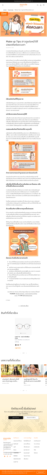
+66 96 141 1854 (8, 454)
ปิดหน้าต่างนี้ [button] (41, 472)
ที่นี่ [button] (26, 473)
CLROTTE (16, 462)
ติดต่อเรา (36, 453)
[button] (2, 5)
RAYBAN (15, 456)
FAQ (35, 450)
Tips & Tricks (10, 10)
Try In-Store (37, 444)
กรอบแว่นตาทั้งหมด (18, 441)
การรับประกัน (36, 447)
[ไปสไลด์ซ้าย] (20, 353)
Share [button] (8, 300)
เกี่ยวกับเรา (26, 459)
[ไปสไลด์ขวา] (26, 353)
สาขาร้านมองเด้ (37, 441)
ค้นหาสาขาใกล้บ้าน (31, 417)
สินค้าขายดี (16, 444)
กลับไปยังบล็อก (24, 306)
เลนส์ (15, 447)
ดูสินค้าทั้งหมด (15, 417)
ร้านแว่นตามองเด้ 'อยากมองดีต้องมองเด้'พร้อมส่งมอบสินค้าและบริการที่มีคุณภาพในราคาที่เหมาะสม (8, 446)
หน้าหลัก (4, 10)
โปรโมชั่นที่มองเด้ (27, 441)
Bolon (15, 450)
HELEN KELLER (17, 459)
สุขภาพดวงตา (27, 450)
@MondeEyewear (27, 295)
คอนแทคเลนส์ (26, 453)
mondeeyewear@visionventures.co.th (12, 452)
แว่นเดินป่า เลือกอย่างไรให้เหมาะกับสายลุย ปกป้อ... (10, 380)
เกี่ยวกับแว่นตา (27, 447)
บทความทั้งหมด (27, 444)
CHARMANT (16, 453)
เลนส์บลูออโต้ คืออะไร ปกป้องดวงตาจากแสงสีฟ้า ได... (32, 381)
